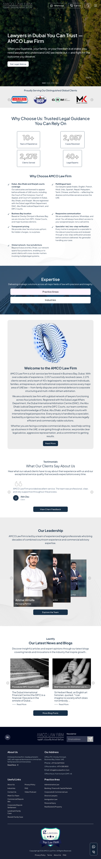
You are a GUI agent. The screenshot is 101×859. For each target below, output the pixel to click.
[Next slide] (91, 99)
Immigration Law (50, 799)
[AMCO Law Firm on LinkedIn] (7, 737)
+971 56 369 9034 (57, 763)
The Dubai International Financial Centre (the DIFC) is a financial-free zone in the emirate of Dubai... (28, 696)
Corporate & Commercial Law (56, 792)
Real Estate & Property (53, 807)
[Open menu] (95, 5)
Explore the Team (50, 612)
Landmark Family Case (14, 812)
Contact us (12, 792)
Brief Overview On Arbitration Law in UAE (70, 687)
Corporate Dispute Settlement (15, 806)
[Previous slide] (9, 99)
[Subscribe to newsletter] (90, 739)
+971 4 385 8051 (62, 766)
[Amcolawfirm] (18, 5)
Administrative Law (51, 784)
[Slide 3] (53, 83)
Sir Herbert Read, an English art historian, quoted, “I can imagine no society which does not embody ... (71, 696)
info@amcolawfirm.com (59, 770)
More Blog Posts (50, 713)
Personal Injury (50, 803)
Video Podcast (30, 792)
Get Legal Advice (18, 64)
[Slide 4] (57, 83)
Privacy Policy (30, 784)
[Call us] (93, 851)
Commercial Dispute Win (16, 800)
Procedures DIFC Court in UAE (25, 687)
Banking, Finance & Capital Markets (58, 788)
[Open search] (88, 5)
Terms (49, 855)
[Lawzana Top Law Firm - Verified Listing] (50, 837)
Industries (50, 300)
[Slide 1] (44, 83)
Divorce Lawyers (50, 796)
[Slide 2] (48, 83)
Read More (51, 444)
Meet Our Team (13, 796)
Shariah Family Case (15, 817)
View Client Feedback (50, 509)
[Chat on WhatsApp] (93, 847)
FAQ (26, 788)
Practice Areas (50, 291)
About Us (11, 784)
